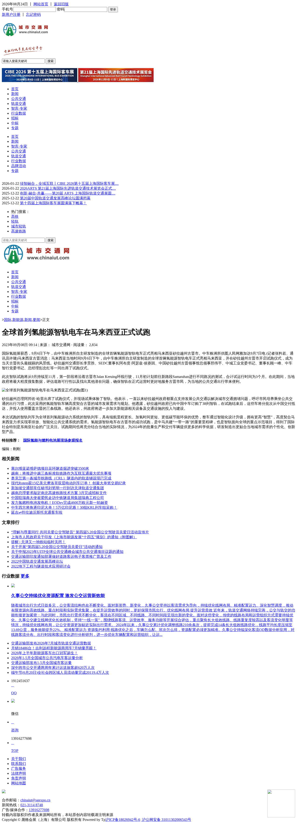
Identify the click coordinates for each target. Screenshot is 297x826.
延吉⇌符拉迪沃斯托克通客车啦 (36, 512)
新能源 (17, 320)
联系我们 (18, 764)
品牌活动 (18, 166)
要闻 (36, 320)
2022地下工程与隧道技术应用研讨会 (41, 566)
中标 (15, 123)
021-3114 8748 (31, 805)
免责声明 (18, 778)
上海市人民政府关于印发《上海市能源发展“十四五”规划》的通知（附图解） (74, 537)
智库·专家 (19, 108)
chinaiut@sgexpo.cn (35, 800)
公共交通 (18, 99)
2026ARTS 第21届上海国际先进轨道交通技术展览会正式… (68, 188)
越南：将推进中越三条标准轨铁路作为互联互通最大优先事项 (61, 473)
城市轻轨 (18, 226)
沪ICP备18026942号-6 (122, 820)
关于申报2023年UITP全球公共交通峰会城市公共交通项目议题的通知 (67, 552)
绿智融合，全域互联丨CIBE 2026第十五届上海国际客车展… (69, 183)
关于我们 (18, 759)
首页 (15, 89)
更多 (25, 576)
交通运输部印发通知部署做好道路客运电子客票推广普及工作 (61, 556)
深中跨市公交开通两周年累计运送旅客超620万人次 (53, 668)
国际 (7, 320)
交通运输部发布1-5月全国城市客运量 (41, 663)
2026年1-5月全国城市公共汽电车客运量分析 (47, 658)
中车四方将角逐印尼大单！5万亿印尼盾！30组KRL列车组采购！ (64, 507)
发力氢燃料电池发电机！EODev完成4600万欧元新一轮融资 (59, 503)
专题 (15, 128)
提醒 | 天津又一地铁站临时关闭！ (38, 542)
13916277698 (39, 810)
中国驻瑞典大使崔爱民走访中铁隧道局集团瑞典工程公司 (57, 498)
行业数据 (18, 113)
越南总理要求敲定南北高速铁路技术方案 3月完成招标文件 (59, 493)
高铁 (15, 216)
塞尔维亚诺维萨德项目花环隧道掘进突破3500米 (50, 468)
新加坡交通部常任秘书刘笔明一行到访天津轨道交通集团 (57, 488)
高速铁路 (18, 231)
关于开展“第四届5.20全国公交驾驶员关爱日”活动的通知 (57, 547)
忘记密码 (33, 15)
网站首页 (40, 4)
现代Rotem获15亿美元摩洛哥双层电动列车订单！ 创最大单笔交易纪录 (68, 483)
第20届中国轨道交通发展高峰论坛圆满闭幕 (55, 198)
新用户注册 (11, 15)
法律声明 (18, 773)
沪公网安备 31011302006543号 (166, 820)
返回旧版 (61, 4)
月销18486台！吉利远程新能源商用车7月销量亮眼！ (54, 648)
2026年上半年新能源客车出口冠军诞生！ (44, 653)
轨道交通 (18, 104)
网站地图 (18, 783)
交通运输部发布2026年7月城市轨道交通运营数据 (51, 643)
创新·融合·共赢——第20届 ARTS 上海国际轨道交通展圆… (67, 193)
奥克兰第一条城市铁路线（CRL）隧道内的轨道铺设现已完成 (61, 478)
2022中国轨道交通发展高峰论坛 (37, 561)
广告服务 (18, 768)
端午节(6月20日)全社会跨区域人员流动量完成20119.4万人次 (60, 672)
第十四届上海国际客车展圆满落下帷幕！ (53, 203)
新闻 (15, 94)
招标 (15, 118)
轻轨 (15, 221)
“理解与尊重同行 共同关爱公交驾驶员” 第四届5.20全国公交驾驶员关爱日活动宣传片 (80, 532)
